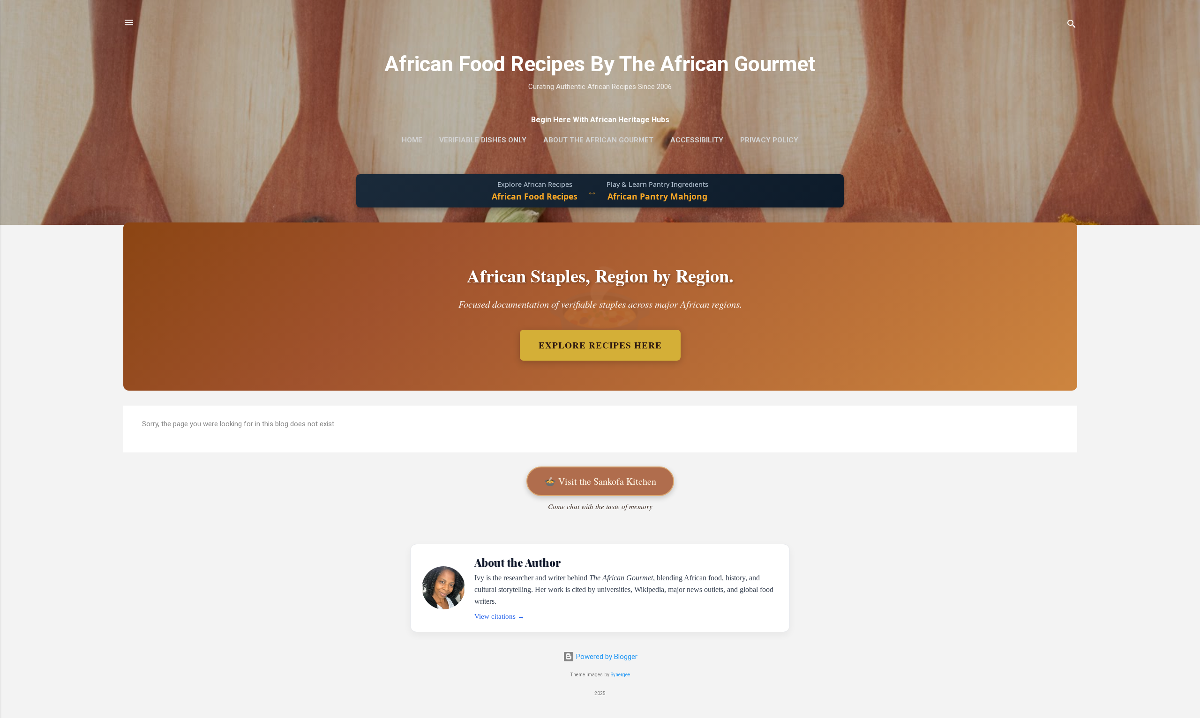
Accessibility (696, 140)
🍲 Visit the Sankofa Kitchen (600, 481)
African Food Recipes (535, 196)
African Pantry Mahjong (657, 196)
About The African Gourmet (598, 140)
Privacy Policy (769, 140)
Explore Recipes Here (600, 345)
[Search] (1071, 25)
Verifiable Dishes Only (482, 140)
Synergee (620, 675)
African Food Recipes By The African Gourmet (600, 64)
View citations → (499, 616)
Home (412, 140)
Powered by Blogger (606, 656)
